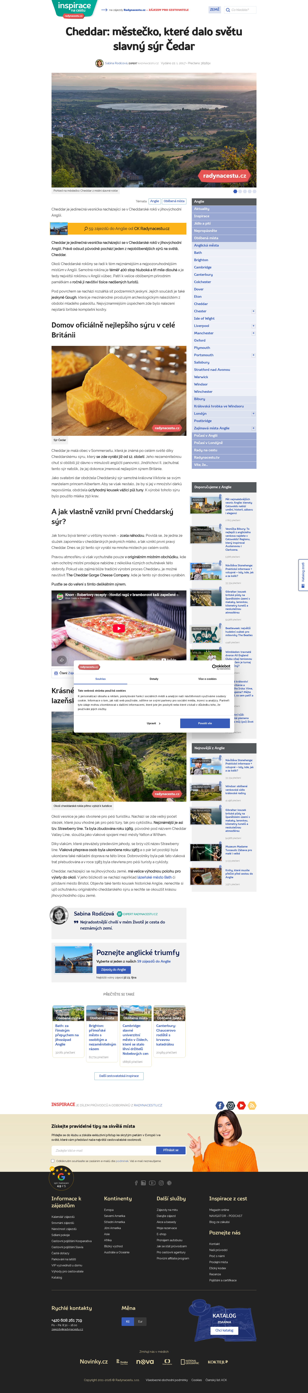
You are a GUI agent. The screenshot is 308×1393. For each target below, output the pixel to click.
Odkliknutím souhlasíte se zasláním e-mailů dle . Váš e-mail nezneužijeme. (108, 1161)
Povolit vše (205, 723)
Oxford (200, 340)
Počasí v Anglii (205, 436)
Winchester (203, 392)
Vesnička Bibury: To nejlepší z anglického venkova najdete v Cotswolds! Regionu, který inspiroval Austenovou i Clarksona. (238, 539)
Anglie (154, 201)
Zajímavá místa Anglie (211, 428)
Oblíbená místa (174, 201)
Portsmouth (204, 355)
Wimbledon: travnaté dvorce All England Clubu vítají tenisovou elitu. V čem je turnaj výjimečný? (238, 659)
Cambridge (202, 267)
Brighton (201, 260)
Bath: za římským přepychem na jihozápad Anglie (67, 1035)
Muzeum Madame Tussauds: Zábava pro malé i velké (238, 850)
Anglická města (206, 245)
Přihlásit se (170, 1150)
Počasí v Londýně (208, 443)
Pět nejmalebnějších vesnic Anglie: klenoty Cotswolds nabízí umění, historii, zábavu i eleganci (239, 506)
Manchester (204, 333)
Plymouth (202, 348)
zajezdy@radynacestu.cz (67, 1329)
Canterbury (203, 275)
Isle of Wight (204, 319)
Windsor (201, 384)
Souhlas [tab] (100, 678)
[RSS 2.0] (252, 1106)
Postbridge (203, 421)
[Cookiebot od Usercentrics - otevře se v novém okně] (214, 667)
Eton (198, 297)
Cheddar (201, 304)
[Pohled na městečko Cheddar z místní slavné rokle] (154, 130)
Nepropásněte (205, 231)
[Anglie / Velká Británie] (74, 959)
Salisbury (201, 362)
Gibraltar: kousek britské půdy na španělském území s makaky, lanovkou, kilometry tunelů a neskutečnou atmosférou (237, 602)
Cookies (196, 1380)
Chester (200, 311)
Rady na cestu (205, 450)
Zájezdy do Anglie (113, 969)
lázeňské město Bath (154, 877)
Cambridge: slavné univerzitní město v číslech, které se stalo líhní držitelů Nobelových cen (135, 1040)
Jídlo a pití (202, 223)
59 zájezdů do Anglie (154, 961)
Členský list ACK (216, 1380)
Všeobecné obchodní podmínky (167, 1380)
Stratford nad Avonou (212, 370)
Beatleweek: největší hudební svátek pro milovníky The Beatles (239, 632)
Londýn (200, 414)
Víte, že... (201, 465)
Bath (198, 253)
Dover (199, 289)
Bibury (199, 399)
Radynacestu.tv (207, 458)
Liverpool (201, 326)
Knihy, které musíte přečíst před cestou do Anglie (239, 874)
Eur (140, 1321)
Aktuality (201, 209)
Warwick (201, 377)
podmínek (122, 1161)
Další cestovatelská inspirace (119, 1076)
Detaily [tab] (154, 678)
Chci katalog (224, 1330)
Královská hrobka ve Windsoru (219, 406)
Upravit (151, 723)
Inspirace (201, 216)
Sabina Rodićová (116, 63)
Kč (128, 1321)
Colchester (202, 282)
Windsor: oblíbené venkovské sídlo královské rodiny (236, 790)
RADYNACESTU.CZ (148, 1105)
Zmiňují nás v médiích (154, 1351)
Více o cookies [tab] (207, 678)
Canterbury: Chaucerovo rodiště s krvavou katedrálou (166, 1035)
